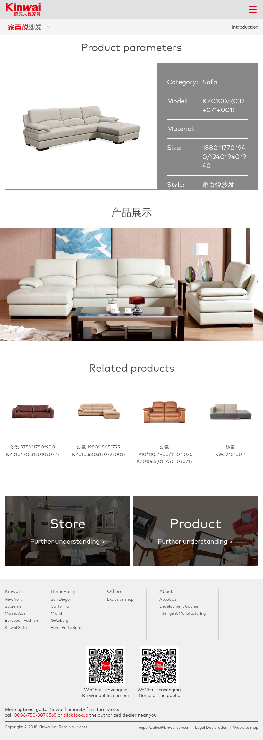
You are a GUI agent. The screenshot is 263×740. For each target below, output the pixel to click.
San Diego (60, 600)
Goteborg (59, 621)
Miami (56, 614)
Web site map (245, 728)
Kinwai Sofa (16, 628)
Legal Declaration (211, 728)
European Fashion (21, 621)
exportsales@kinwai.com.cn (164, 728)
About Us (167, 600)
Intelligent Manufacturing (182, 614)
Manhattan (15, 614)
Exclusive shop (120, 600)
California (60, 607)
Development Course (178, 607)
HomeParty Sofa (66, 628)
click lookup (76, 715)
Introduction (245, 27)
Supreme (13, 607)
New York (13, 600)
